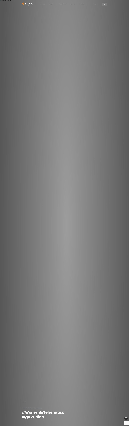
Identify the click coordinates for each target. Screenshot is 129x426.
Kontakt (81, 4)
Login (104, 4)
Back (24, 402)
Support (72, 4)
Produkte (42, 4)
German (95, 4)
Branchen (51, 4)
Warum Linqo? (62, 4)
